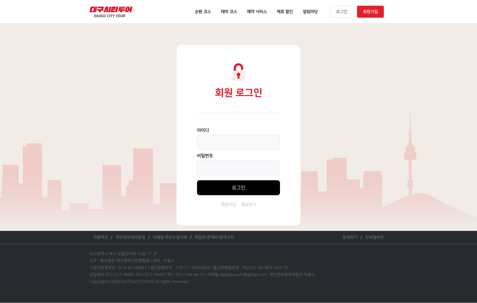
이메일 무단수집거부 (170, 237)
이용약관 (100, 237)
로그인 (238, 187)
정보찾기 (248, 204)
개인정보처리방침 (130, 237)
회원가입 (228, 204)
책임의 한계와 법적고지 (214, 237)
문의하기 (350, 237)
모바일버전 (374, 237)
